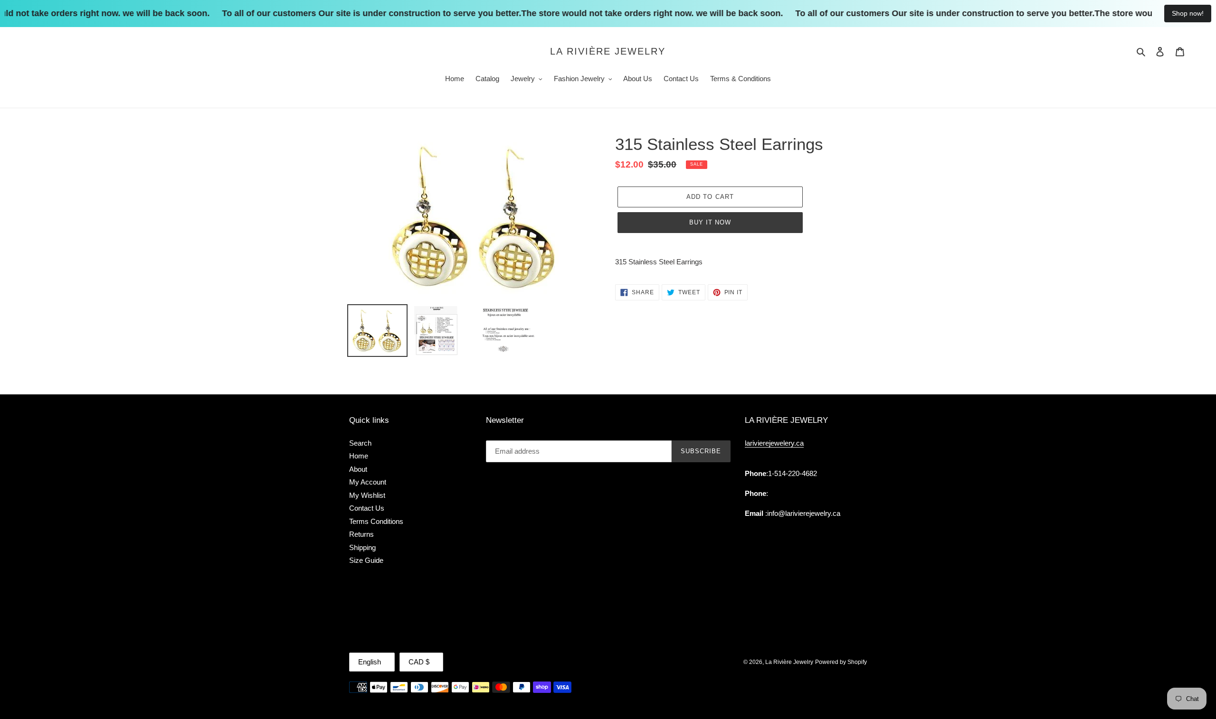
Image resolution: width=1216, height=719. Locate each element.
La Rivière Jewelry (607, 51)
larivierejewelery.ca (774, 443)
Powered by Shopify (841, 662)
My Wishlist (367, 495)
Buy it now (710, 222)
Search (360, 443)
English (369, 662)
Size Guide (366, 560)
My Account (367, 482)
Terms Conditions (376, 521)
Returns (361, 534)
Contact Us (366, 508)
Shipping (362, 547)
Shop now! (1188, 13)
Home (358, 456)
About (358, 469)
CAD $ (418, 662)
